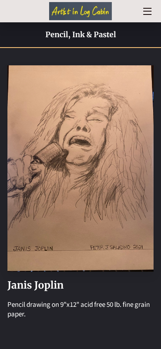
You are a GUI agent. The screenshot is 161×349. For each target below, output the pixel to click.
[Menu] (147, 11)
